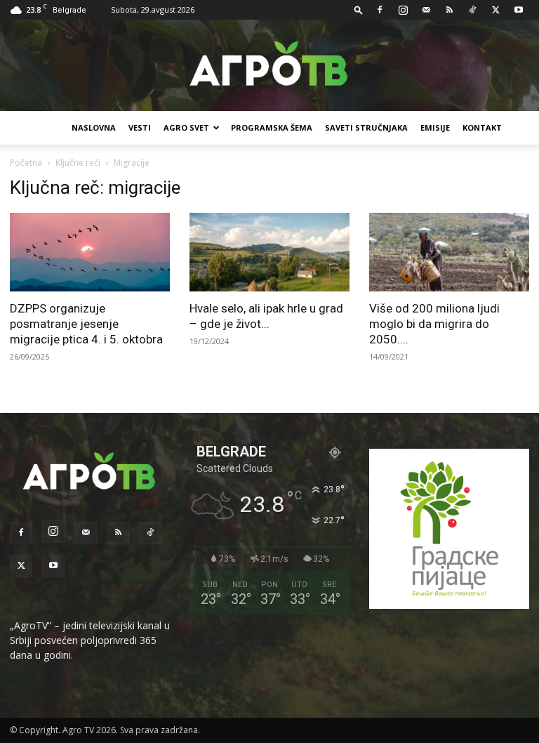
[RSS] (449, 10)
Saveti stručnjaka (366, 127)
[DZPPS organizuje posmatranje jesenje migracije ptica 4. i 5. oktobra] (90, 252)
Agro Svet (186, 127)
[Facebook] (379, 10)
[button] (358, 9)
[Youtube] (518, 10)
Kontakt (482, 127)
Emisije (435, 127)
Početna (26, 163)
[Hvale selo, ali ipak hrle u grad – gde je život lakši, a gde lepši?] (269, 252)
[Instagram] (402, 10)
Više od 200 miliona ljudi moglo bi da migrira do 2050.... (434, 323)
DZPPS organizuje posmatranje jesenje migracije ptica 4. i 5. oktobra (86, 323)
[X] (495, 10)
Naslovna (94, 127)
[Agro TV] (269, 66)
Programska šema (271, 127)
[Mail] (426, 10)
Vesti (139, 127)
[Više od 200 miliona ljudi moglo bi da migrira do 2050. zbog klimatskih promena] (449, 252)
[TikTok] (472, 10)
